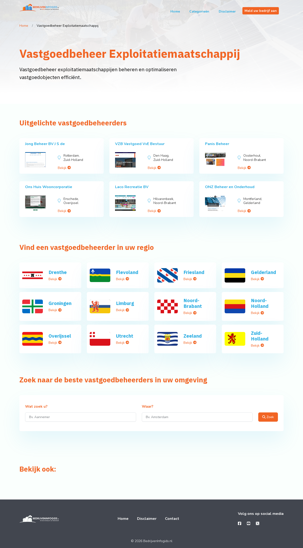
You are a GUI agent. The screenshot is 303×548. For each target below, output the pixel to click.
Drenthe (58, 272)
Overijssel (60, 336)
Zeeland (192, 336)
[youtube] (248, 523)
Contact (172, 518)
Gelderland (263, 272)
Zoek (270, 417)
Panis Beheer (217, 143)
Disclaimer (227, 11)
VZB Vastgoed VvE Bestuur (140, 143)
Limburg (125, 303)
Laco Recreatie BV (131, 187)
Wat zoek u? (36, 407)
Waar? (147, 407)
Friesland (193, 272)
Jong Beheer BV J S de (45, 143)
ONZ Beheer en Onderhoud (229, 187)
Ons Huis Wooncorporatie (48, 187)
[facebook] (239, 523)
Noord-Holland (259, 303)
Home (175, 11)
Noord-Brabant (192, 303)
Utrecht (124, 336)
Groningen (60, 303)
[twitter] (257, 523)
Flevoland (127, 272)
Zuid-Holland (259, 336)
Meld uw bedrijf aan (261, 11)
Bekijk (62, 168)
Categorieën (199, 11)
